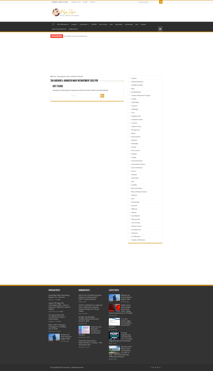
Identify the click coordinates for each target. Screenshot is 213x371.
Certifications (63, 24)
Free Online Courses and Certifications (75, 36)
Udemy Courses (136, 226)
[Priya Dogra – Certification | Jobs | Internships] (66, 12)
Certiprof (92, 2)
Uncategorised (136, 229)
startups (134, 212)
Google (85, 2)
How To (133, 171)
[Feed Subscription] (123, 81)
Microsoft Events (136, 188)
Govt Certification (136, 168)
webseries (134, 233)
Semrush (134, 205)
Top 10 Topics (135, 223)
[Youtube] (145, 2)
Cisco (133, 112)
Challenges (134, 109)
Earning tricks (135, 130)
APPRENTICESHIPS (137, 85)
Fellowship (134, 143)
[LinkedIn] (143, 2)
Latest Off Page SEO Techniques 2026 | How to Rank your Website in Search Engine (59, 306)
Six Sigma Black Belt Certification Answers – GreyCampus (57, 317)
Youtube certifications (138, 240)
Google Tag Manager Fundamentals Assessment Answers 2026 (89, 319)
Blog (132, 88)
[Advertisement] (120, 11)
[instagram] (147, 2)
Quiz (136, 24)
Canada (133, 99)
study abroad (135, 219)
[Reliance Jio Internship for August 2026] (54, 337)
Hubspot (134, 174)
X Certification (135, 236)
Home (53, 24)
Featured (134, 140)
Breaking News (136, 92)
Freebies (134, 154)
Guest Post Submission (59, 29)
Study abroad (73, 29)
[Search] (161, 2)
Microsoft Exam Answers (139, 192)
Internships (118, 24)
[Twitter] (141, 2)
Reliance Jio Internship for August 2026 (66, 337)
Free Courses (103, 24)
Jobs (111, 24)
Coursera (134, 123)
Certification (83, 24)
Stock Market (135, 216)
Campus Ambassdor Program (140, 95)
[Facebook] (138, 2)
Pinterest (134, 195)
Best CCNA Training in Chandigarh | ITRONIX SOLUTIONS (57, 327)
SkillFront (134, 209)
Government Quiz (136, 161)
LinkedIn (134, 185)
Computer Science (137, 119)
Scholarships (129, 24)
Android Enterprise (137, 82)
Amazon (134, 78)
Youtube (143, 24)
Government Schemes (138, 164)
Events (133, 133)
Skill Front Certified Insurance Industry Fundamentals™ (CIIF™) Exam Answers (90, 297)
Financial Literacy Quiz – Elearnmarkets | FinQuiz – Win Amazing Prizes (90, 343)
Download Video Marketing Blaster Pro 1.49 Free (59, 296)
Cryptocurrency (136, 126)
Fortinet (133, 147)
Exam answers (135, 137)
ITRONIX (94, 24)
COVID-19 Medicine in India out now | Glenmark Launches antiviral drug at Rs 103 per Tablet (91, 308)
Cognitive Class (76, 2)
